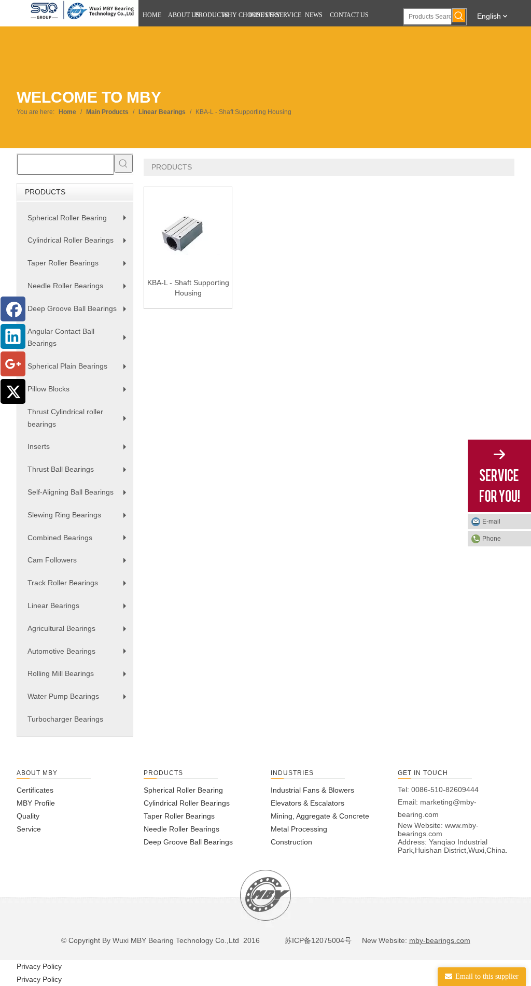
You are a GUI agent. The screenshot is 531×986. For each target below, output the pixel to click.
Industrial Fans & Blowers (312, 790)
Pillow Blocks (79, 393)
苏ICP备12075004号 (317, 940)
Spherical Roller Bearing (79, 222)
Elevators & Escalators (307, 803)
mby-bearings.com (439, 940)
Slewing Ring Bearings (79, 519)
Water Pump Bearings (79, 700)
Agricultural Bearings (79, 632)
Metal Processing (299, 829)
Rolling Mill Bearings (79, 677)
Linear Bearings (79, 609)
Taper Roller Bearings (79, 267)
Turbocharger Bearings (65, 719)
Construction (291, 842)
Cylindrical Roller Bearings (79, 244)
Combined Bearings (79, 541)
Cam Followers (79, 564)
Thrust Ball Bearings (79, 473)
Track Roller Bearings (79, 587)
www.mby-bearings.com (438, 829)
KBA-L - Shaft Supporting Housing (188, 287)
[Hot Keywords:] (459, 15)
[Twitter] (13, 391)
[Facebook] (13, 309)
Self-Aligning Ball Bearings (79, 496)
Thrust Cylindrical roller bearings (79, 419)
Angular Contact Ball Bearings (79, 339)
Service (29, 829)
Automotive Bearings (79, 655)
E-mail (491, 521)
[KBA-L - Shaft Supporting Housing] (188, 230)
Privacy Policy (39, 966)
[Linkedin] (13, 336)
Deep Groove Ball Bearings (79, 312)
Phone (491, 538)
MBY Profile (36, 803)
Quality (28, 816)
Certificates (35, 790)
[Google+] (13, 363)
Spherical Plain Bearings (79, 370)
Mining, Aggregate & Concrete (320, 816)
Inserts (79, 450)
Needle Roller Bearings (79, 289)
